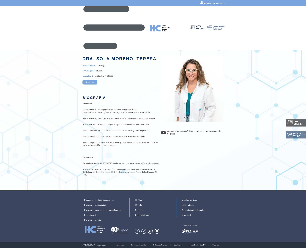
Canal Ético (216, 245)
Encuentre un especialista (95, 205)
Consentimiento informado (193, 210)
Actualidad (186, 215)
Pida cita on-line (91, 215)
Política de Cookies (160, 245)
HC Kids (138, 205)
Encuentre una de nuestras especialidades (102, 210)
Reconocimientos (141, 215)
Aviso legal (120, 245)
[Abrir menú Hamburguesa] (114, 27)
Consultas (138, 210)
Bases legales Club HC (197, 245)
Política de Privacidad (138, 245)
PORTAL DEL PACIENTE (214, 3)
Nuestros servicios (189, 200)
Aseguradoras (188, 205)
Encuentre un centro (92, 220)
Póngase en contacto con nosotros (99, 200)
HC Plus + (138, 200)
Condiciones (178, 245)
